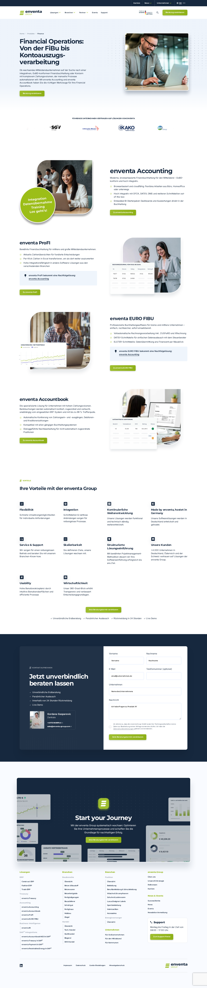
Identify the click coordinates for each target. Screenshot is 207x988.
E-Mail (112, 669)
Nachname (151, 653)
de (180, 3)
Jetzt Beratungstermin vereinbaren (103, 610)
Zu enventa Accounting (123, 212)
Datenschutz (80, 965)
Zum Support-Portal (161, 937)
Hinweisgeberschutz (116, 965)
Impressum (67, 965)
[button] (147, 3)
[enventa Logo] (176, 965)
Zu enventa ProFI (30, 292)
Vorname (113, 653)
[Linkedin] (21, 965)
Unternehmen (115, 684)
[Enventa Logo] (31, 12)
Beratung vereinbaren (175, 12)
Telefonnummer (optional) (159, 669)
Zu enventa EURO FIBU (123, 368)
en (184, 3)
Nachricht (114, 700)
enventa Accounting (39, 278)
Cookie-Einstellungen (97, 965)
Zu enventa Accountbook (33, 440)
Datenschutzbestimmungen (123, 729)
